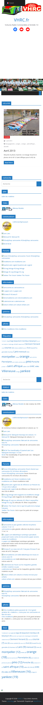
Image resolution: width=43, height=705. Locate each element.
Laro (8, 233)
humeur (10, 352)
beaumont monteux (21, 341)
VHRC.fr (21, 20)
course (7, 137)
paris (31, 357)
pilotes (20, 362)
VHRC (32, 366)
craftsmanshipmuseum (20, 222)
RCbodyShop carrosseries (29, 240)
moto (17, 357)
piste (24, 362)
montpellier (8, 356)
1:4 (3, 341)
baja (11, 341)
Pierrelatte (7, 361)
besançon (33, 341)
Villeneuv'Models (18, 208)
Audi (8, 341)
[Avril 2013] (21, 122)
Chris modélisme (20, 329)
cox (13, 348)
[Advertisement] (21, 56)
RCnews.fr (13, 294)
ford (28, 348)
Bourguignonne (10, 144)
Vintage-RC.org (18, 272)
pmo (28, 361)
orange (23, 144)
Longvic (18, 144)
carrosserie (5, 344)
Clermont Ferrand (32, 344)
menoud (22, 351)
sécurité (6, 146)
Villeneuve (9, 371)
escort (25, 348)
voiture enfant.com (22, 305)
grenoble (5, 352)
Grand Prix (34, 348)
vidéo (37, 366)
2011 (5, 341)
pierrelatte (15, 362)
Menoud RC (15, 237)
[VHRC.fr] (21, 80)
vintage (18, 371)
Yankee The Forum (22, 275)
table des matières (8, 196)
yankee (25, 371)
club (3, 348)
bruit (38, 341)
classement (21, 344)
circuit (16, 344)
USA (28, 366)
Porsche (35, 361)
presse (3, 366)
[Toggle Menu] (40, 93)
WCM (9, 244)
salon (25, 366)
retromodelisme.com (25, 298)
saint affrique (31, 144)
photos (35, 357)
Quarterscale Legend (24, 265)
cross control (19, 348)
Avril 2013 (9, 150)
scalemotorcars (19, 301)
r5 (6, 366)
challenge (11, 344)
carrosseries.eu (19, 288)
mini (28, 352)
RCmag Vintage (19, 268)
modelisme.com (19, 262)
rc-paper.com (17, 291)
